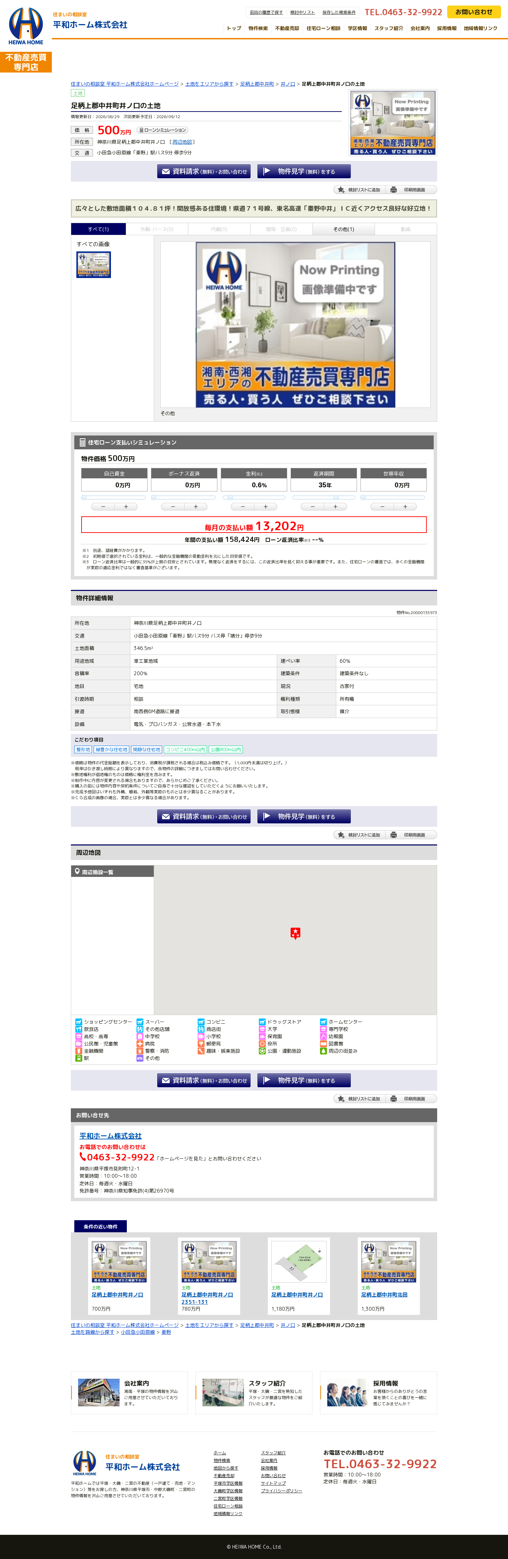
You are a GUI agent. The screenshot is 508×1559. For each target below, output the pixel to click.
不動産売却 (287, 28)
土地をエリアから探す (209, 83)
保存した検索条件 (339, 12)
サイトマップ (273, 1483)
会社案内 (420, 28)
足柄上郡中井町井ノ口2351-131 (207, 1298)
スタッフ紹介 (388, 28)
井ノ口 (288, 83)
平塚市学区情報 (228, 1483)
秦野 (166, 1332)
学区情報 (357, 28)
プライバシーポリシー (281, 1491)
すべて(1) (98, 229)
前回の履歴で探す (266, 12)
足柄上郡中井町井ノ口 (117, 1294)
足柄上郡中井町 (257, 83)
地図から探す (226, 1468)
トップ (234, 28)
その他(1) (343, 229)
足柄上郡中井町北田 (384, 1294)
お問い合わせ (474, 12)
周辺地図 (182, 141)
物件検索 (258, 28)
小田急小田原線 (138, 1332)
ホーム (220, 1453)
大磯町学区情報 (228, 1491)
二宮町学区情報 (228, 1498)
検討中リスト (302, 12)
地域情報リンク (481, 28)
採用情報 (447, 28)
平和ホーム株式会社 (110, 1135)
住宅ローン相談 (323, 28)
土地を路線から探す (92, 1332)
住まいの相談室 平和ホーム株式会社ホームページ (125, 83)
